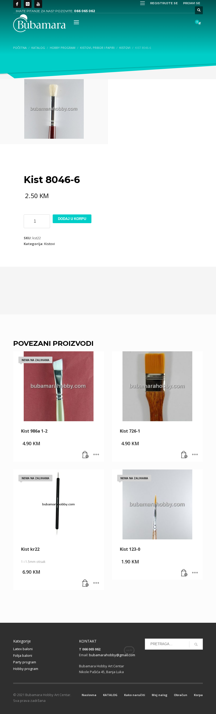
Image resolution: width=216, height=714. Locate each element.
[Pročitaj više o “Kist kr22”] (85, 583)
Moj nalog (159, 695)
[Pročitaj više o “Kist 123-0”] (184, 573)
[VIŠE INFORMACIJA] (96, 455)
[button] (184, 455)
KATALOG (110, 695)
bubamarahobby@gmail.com (112, 655)
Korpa (198, 695)
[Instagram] (28, 4)
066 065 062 (84, 11)
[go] (196, 644)
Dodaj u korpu (72, 219)
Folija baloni (22, 655)
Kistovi (49, 243)
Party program (24, 662)
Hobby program (25, 668)
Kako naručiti (134, 695)
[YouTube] (38, 4)
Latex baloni (23, 648)
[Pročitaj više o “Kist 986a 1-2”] (85, 455)
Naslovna (89, 695)
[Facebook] (17, 4)
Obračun (180, 695)
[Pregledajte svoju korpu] (199, 23)
